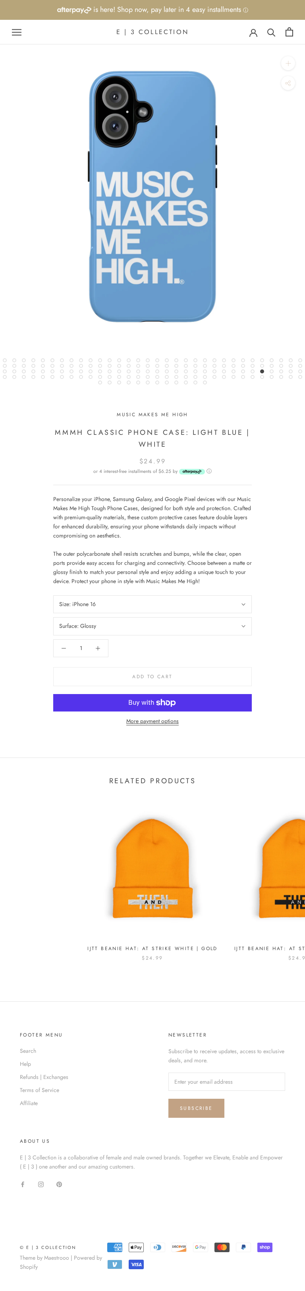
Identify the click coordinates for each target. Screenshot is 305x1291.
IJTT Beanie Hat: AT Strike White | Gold (152, 948)
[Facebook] (22, 1184)
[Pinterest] (59, 1184)
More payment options (152, 721)
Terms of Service (39, 1090)
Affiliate (29, 1103)
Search (28, 1051)
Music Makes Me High (152, 414)
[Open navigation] (16, 32)
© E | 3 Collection (48, 1247)
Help (25, 1064)
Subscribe (196, 1108)
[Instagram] (41, 1184)
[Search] (271, 32)
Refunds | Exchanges (44, 1077)
